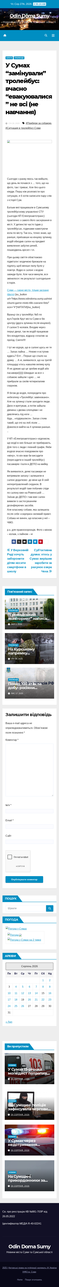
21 (36, 999)
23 (49, 999)
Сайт (8, 835)
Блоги (9, 58)
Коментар (12, 740)
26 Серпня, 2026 (20, 1079)
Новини (12, 1065)
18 (15, 999)
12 (22, 993)
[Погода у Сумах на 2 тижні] (24, 939)
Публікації (19, 58)
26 (22, 1006)
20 (29, 999)
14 (36, 993)
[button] (46, 35)
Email (10, 820)
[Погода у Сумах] (16, 928)
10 (9, 993)
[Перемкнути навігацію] (53, 36)
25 (15, 1006)
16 (49, 993)
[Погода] (15, 935)
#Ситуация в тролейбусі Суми (23, 128)
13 (29, 993)
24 (9, 1006)
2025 (4, 1268)
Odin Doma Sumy (29, 16)
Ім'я (8, 805)
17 (9, 999)
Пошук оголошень (33, 1280)
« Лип (9, 1022)
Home (19, 1280)
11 (16, 993)
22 (43, 999)
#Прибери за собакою (38, 123)
